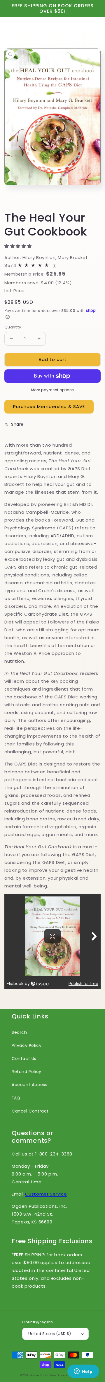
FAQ (16, 1098)
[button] (18, 246)
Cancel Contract (30, 1111)
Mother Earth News (42, 1375)
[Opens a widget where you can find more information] (83, 1372)
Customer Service (46, 1194)
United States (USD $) (49, 1333)
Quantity (12, 327)
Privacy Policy (26, 1045)
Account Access (29, 1085)
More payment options (52, 389)
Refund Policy (26, 1071)
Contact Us (24, 1058)
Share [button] (17, 424)
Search (19, 1032)
